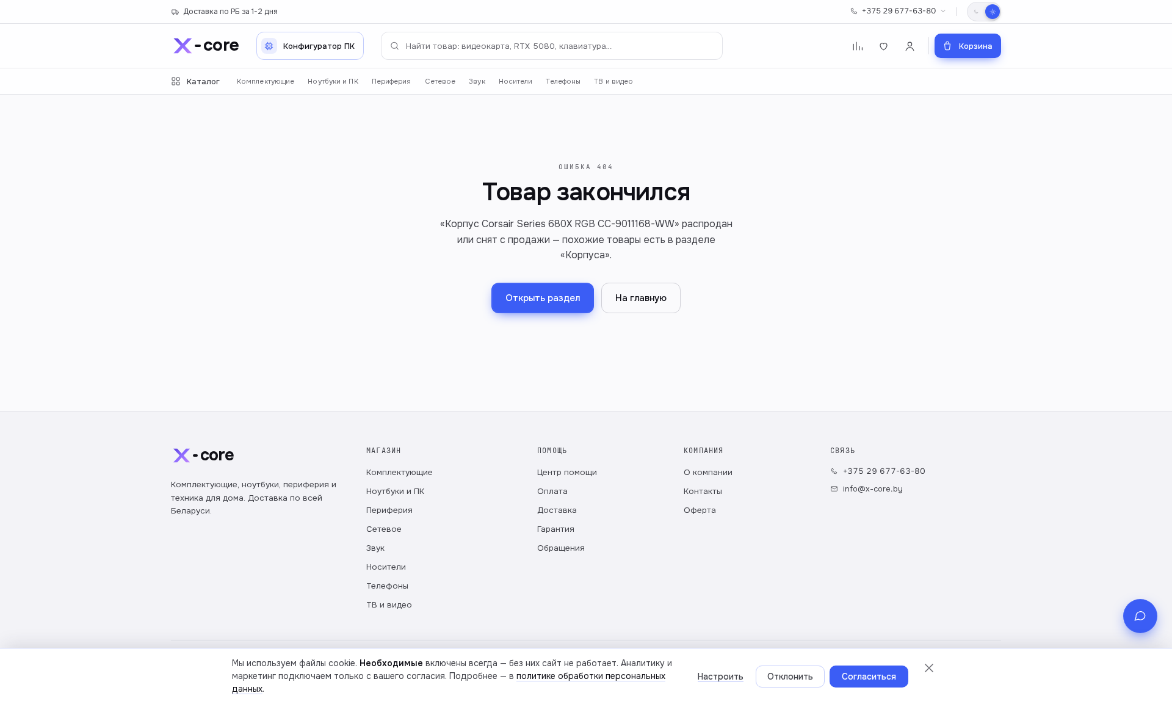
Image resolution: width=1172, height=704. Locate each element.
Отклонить (790, 676)
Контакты (703, 491)
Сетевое (440, 81)
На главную (641, 298)
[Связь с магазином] (1140, 616)
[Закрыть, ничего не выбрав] (929, 668)
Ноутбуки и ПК (333, 81)
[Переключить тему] (984, 11)
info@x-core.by (873, 489)
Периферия (391, 81)
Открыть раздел (542, 298)
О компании (708, 472)
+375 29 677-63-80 (899, 11)
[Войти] (910, 46)
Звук (477, 81)
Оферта (700, 510)
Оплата (552, 491)
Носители (516, 81)
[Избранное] (883, 46)
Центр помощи (567, 472)
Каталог (203, 81)
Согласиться (869, 676)
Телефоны (563, 81)
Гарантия (555, 529)
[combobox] (552, 46)
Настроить (720, 676)
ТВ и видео (613, 81)
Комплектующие (265, 81)
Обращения (561, 548)
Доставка (557, 510)
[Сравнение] (857, 46)
